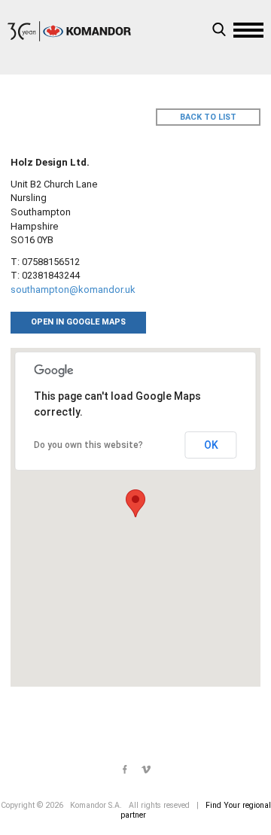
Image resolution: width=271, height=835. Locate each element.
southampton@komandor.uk (73, 289)
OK (211, 445)
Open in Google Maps (78, 322)
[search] (219, 32)
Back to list (208, 117)
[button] (135, 503)
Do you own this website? (88, 445)
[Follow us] (125, 770)
